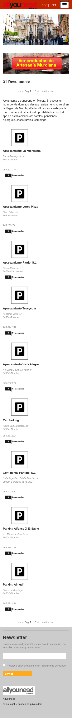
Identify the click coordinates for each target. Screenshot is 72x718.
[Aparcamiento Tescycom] (36, 295)
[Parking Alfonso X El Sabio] (36, 515)
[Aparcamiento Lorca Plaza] (36, 193)
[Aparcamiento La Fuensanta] (36, 137)
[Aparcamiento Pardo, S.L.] (36, 249)
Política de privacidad (29, 704)
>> (51, 91)
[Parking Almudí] (36, 571)
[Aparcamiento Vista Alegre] (36, 351)
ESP (44, 5)
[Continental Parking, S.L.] (36, 459)
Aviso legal (9, 704)
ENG (53, 5)
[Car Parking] (36, 407)
